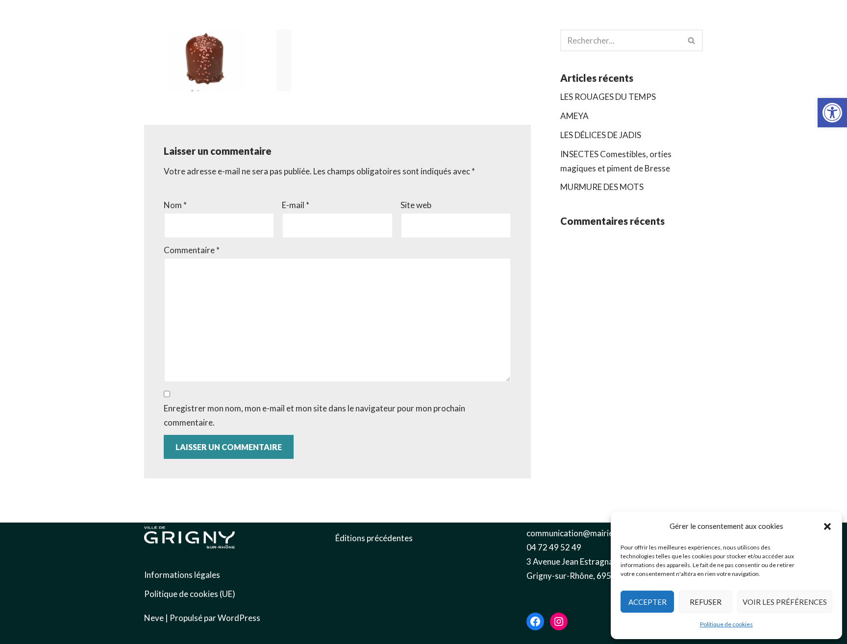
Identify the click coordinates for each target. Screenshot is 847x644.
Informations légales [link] (182, 575)
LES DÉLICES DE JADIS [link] (600, 135)
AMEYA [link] (574, 116)
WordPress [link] (239, 618)
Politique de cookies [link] (726, 624)
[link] (832, 112)
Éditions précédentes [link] (374, 538)
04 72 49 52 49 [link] (553, 547)
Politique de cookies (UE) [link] (189, 594)
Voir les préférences (785, 601)
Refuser (706, 601)
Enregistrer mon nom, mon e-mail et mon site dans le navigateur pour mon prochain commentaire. (314, 415)
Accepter (647, 601)
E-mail (295, 205)
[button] (827, 526)
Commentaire (192, 250)
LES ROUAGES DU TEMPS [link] (608, 97)
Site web (415, 205)
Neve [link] (154, 618)
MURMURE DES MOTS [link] (602, 187)
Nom (175, 205)
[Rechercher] (692, 40)
